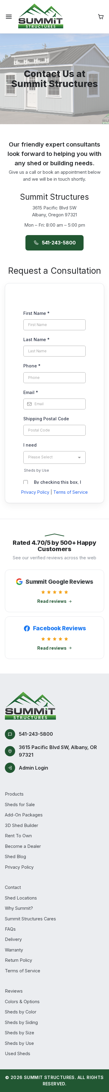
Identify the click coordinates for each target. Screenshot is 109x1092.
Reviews (14, 990)
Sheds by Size (19, 1032)
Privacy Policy (35, 492)
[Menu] (9, 17)
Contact (13, 887)
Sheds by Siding (21, 1022)
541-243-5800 (59, 243)
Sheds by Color (20, 1011)
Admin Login (33, 768)
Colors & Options (22, 1001)
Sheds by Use (19, 1043)
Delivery (13, 939)
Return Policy (18, 960)
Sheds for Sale (20, 804)
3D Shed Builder (21, 825)
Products (14, 793)
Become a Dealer (23, 846)
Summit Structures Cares (30, 918)
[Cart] (100, 16)
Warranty (14, 949)
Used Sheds (17, 1053)
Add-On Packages (24, 814)
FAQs (10, 929)
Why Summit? (19, 908)
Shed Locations (21, 897)
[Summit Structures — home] (41, 16)
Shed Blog (15, 856)
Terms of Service (70, 492)
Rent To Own (18, 835)
